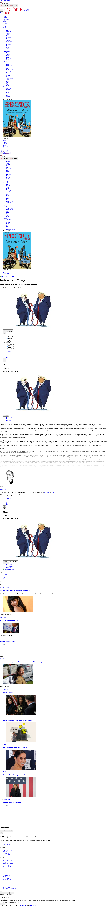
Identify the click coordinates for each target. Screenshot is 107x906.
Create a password (4, 897)
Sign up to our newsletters (9, 888)
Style (7, 84)
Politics (8, 30)
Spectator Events (7, 879)
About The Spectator (8, 860)
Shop (4, 27)
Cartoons (8, 96)
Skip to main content (5, 0)
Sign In (25, 10)
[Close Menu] (1, 153)
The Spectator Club (8, 881)
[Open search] (1, 151)
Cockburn (8, 31)
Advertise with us (7, 851)
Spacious (13, 349)
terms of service (22, 905)
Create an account (5, 893)
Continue (3, 903)
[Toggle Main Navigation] (1, 10)
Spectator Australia (7, 874)
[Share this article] (4, 359)
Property (8, 81)
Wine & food (9, 78)
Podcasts (5, 20)
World (7, 55)
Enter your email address (6, 894)
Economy (8, 58)
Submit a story (6, 853)
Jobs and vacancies (8, 866)
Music (7, 68)
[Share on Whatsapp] (7, 357)
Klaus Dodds (3, 658)
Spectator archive (7, 878)
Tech (7, 34)
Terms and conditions (8, 863)
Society (8, 54)
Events (5, 23)
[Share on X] (7, 356)
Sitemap (5, 867)
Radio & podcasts (10, 69)
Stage (7, 72)
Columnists (9, 91)
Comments (8, 351)
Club (4, 24)
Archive (5, 26)
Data (7, 57)
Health (8, 85)
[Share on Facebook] (7, 354)
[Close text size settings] (4, 333)
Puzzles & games (10, 98)
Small (11, 336)
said (80, 435)
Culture (8, 33)
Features (8, 89)
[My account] (28, 10)
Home (4, 16)
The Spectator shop (8, 876)
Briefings (5, 22)
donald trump (6, 579)
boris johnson (6, 577)
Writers (5, 17)
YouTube (53, 492)
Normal (12, 346)
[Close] (1, 833)
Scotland (8, 60)
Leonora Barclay (7, 799)
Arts (7, 62)
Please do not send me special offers (11, 902)
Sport (7, 82)
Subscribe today (7, 887)
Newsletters (6, 19)
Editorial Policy (7, 854)
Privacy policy (6, 862)
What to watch (9, 77)
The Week (8, 88)
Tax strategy (6, 865)
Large (12, 341)
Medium (12, 338)
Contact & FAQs (7, 850)
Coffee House (6, 51)
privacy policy (32, 905)
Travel (7, 79)
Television (8, 71)
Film (7, 67)
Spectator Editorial (7, 717)
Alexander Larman (4, 587)
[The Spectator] (13, 10)
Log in (11, 893)
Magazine (8, 36)
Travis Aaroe (6, 772)
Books (7, 64)
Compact (12, 344)
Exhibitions (9, 65)
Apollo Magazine (7, 875)
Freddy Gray (3, 489)
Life (4, 74)
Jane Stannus (3, 617)
